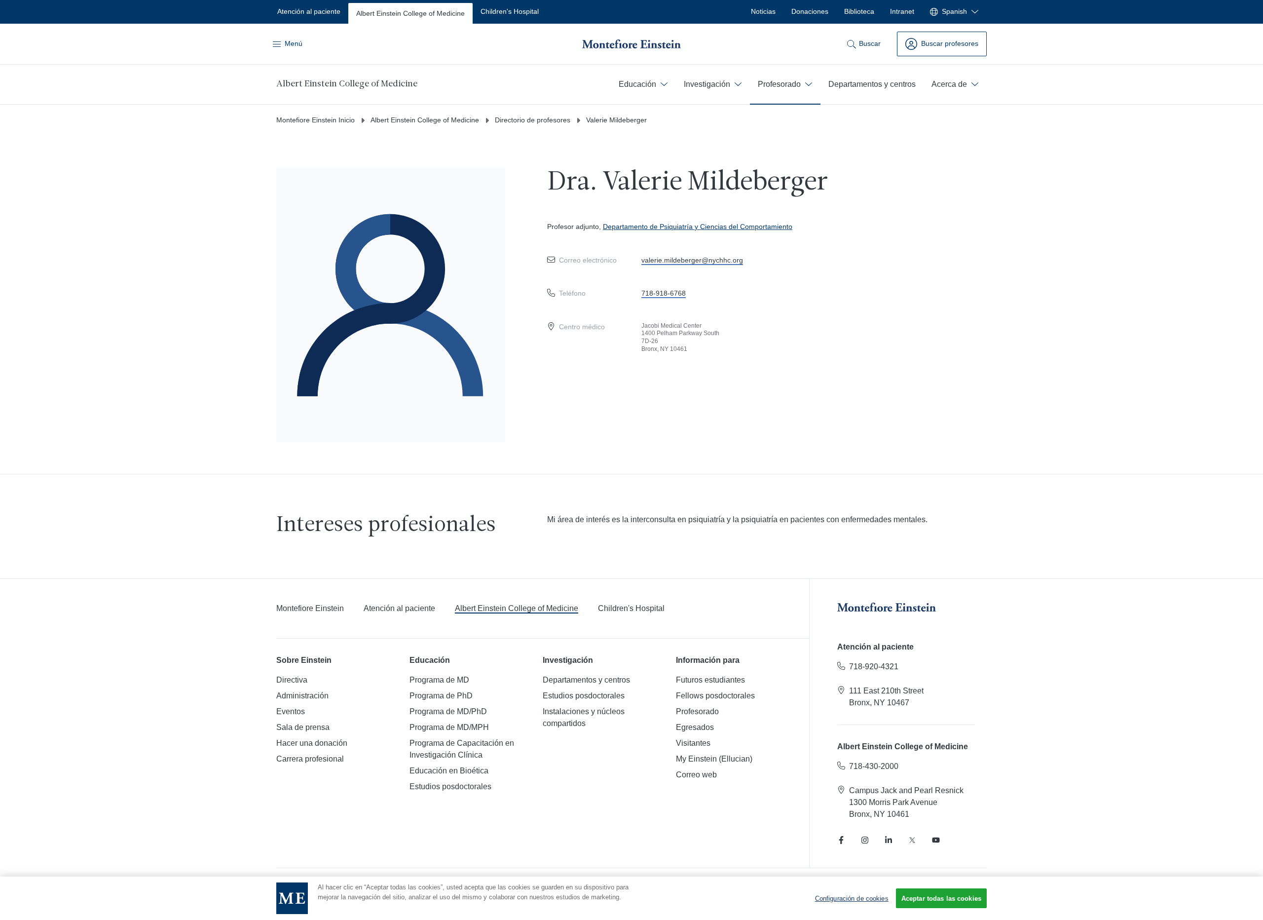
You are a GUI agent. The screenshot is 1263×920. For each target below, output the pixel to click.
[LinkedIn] (888, 840)
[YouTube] (936, 840)
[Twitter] (912, 840)
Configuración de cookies (852, 898)
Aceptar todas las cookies (941, 898)
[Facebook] (841, 840)
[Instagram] (865, 840)
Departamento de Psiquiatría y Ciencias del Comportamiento (697, 226)
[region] (631, 898)
